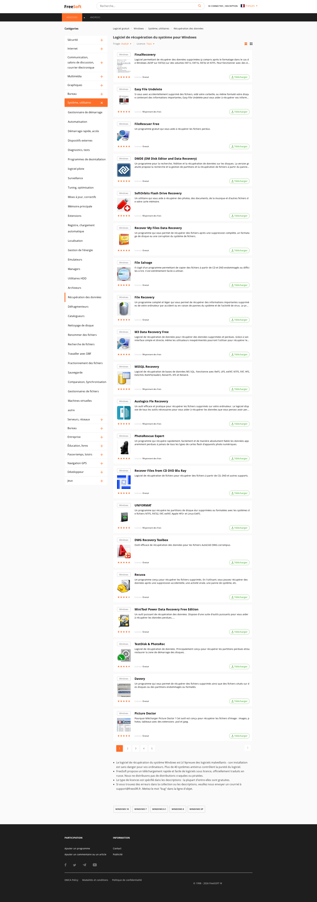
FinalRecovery (145, 54)
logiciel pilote (76, 169)
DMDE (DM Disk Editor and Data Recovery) (166, 158)
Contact (117, 848)
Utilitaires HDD (77, 278)
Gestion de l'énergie (80, 250)
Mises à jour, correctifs (82, 197)
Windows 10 (122, 809)
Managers (74, 269)
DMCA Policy (71, 880)
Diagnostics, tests (79, 150)
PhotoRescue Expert (149, 436)
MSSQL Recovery (147, 367)
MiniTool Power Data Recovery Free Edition (166, 609)
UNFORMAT (143, 505)
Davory (140, 679)
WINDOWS (72, 17)
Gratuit (145, 77)
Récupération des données (84, 297)
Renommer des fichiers (82, 335)
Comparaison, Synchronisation (87, 382)
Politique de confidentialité (127, 880)
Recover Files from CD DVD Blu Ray (160, 471)
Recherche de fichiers (81, 344)
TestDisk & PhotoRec (150, 644)
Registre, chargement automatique (81, 228)
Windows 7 (140, 809)
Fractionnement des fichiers (85, 363)
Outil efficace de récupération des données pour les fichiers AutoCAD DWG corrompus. (183, 545)
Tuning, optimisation (81, 187)
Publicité (118, 854)
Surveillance (75, 178)
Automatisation (77, 122)
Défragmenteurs (78, 306)
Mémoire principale (80, 206)
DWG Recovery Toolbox (151, 540)
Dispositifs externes (80, 140)
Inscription (231, 6)
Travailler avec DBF (79, 353)
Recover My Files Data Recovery (158, 228)
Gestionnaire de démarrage (85, 112)
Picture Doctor (145, 713)
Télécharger (240, 77)
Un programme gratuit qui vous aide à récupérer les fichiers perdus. (173, 128)
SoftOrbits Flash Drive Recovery (158, 193)
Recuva (140, 575)
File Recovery (144, 297)
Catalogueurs (76, 316)
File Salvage (143, 263)
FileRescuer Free (147, 124)
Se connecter (215, 6)
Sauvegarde (75, 372)
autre (71, 410)
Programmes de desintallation (87, 159)
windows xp (196, 809)
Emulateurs (75, 259)
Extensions (74, 216)
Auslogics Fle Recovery (151, 401)
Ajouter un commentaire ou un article (85, 854)
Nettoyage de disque (81, 325)
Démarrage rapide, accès (83, 131)
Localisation (75, 241)
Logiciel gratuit (121, 28)
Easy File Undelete (148, 89)
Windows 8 (178, 809)
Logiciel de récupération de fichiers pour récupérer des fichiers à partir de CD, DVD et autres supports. (191, 475)
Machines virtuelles (80, 401)
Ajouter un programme (77, 848)
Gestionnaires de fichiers (83, 391)
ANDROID (95, 17)
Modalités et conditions (95, 880)
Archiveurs (74, 288)
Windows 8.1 (159, 809)
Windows (123, 54)
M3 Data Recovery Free (152, 332)
